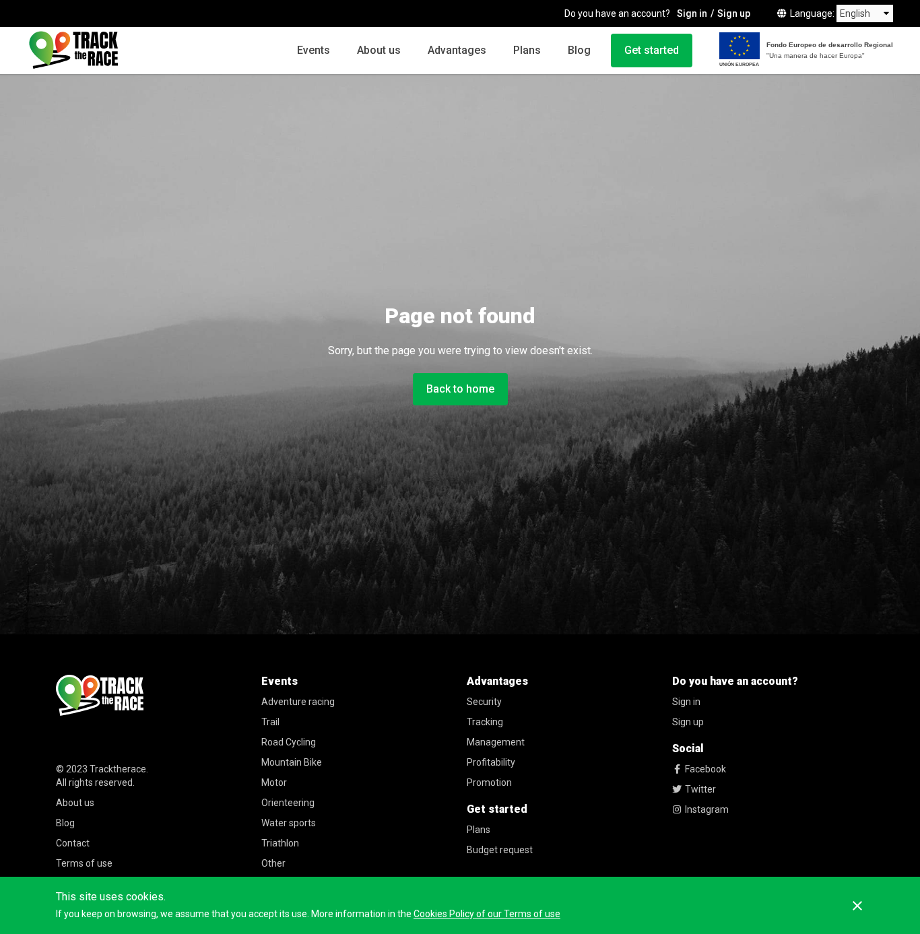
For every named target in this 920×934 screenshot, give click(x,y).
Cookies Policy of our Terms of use (487, 913)
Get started (651, 50)
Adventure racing (298, 701)
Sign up (733, 13)
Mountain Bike (291, 762)
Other (273, 863)
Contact (73, 843)
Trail (270, 721)
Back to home (460, 388)
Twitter (700, 789)
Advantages (457, 50)
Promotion (489, 782)
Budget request (500, 849)
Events (313, 50)
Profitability (491, 762)
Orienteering (288, 802)
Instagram (707, 809)
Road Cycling (288, 742)
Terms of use (84, 863)
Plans (527, 50)
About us (379, 50)
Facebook (705, 769)
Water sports (288, 823)
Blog (579, 50)
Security (484, 701)
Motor (274, 782)
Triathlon (280, 843)
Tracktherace (118, 769)
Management (496, 742)
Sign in (692, 13)
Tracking (485, 721)
